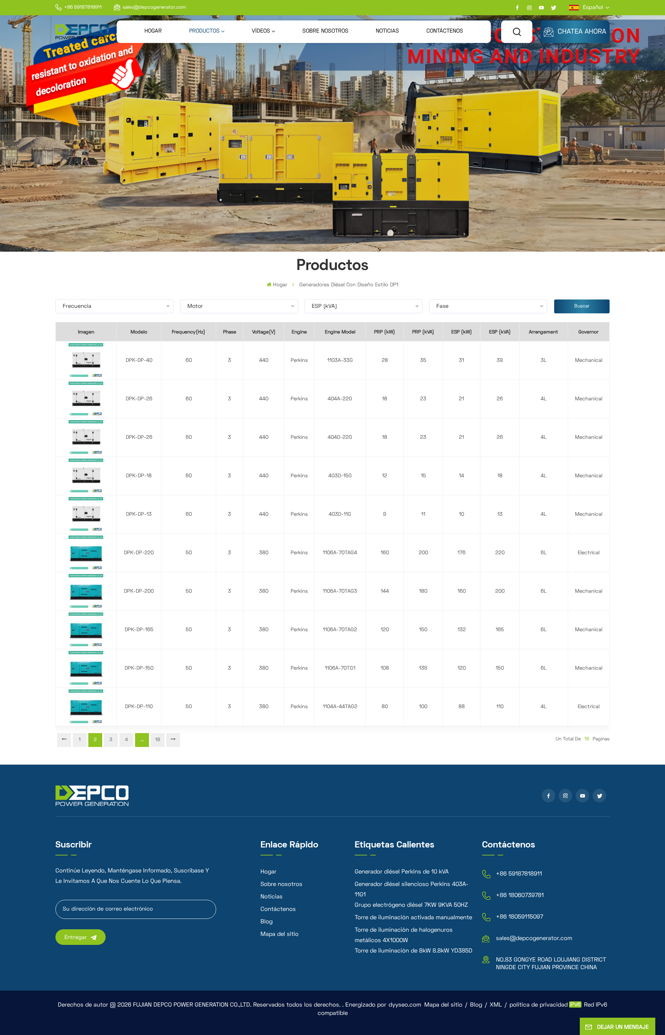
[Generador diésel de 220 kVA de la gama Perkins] (86, 553)
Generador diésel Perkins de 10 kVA (402, 872)
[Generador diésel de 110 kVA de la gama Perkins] (86, 707)
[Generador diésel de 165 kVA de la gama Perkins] (86, 630)
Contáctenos (444, 31)
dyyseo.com (405, 1005)
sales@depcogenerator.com (154, 7)
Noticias (387, 31)
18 (157, 740)
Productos (204, 31)
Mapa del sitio (279, 934)
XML (496, 1005)
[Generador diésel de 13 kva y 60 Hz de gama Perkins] (86, 514)
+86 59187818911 (83, 7)
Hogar (153, 31)
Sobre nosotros (325, 31)
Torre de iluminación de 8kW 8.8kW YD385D (413, 951)
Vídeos (261, 31)
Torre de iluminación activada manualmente (413, 918)
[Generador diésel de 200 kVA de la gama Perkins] (86, 591)
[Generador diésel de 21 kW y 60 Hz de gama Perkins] (86, 399)
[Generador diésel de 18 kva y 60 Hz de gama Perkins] (86, 476)
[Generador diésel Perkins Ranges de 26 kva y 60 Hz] (86, 437)
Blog (266, 922)
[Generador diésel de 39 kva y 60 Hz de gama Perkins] (86, 360)
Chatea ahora (582, 32)
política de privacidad (538, 1005)
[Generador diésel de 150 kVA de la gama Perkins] (86, 668)
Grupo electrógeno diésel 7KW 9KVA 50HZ (411, 905)
